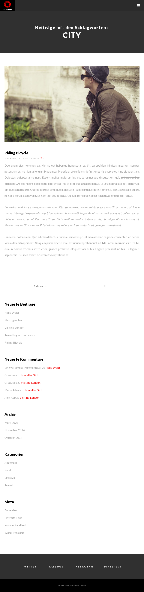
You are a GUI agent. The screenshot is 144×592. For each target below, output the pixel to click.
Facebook (55, 566)
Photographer (13, 320)
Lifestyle (10, 477)
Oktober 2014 (13, 437)
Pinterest (113, 566)
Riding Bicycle (13, 342)
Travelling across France (19, 335)
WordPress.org (14, 532)
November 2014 (14, 430)
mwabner (15, 158)
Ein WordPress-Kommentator (23, 367)
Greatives (10, 375)
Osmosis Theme (78, 585)
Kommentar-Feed (15, 525)
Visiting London (14, 327)
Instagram (84, 566)
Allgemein (10, 462)
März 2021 (11, 422)
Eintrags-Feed (13, 517)
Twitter (29, 566)
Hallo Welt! (11, 312)
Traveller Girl (29, 375)
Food (7, 470)
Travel (8, 485)
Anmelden (10, 510)
